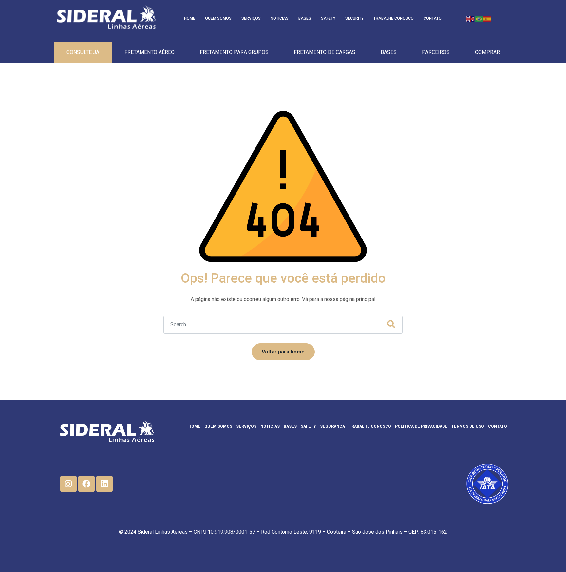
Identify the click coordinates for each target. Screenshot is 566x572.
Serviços (251, 18)
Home (189, 18)
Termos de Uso (467, 426)
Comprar (487, 52)
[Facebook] (86, 484)
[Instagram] (68, 484)
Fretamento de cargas (324, 52)
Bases (304, 18)
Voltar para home (283, 352)
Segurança (332, 426)
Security (354, 18)
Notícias (280, 18)
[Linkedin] (104, 484)
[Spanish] (487, 18)
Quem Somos (218, 18)
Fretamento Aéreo (149, 52)
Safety (328, 18)
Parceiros (436, 52)
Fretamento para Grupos (234, 52)
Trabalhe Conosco (393, 18)
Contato (433, 18)
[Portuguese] (479, 18)
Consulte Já (82, 52)
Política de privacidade (421, 426)
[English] (470, 18)
